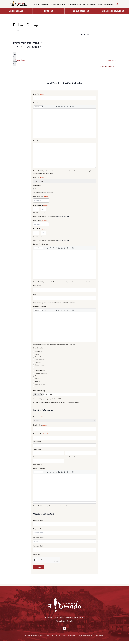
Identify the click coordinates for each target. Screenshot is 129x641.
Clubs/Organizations (40, 360)
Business (37, 354)
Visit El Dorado (16, 11)
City (34, 457)
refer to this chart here (63, 216)
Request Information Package (34, 635)
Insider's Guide (109, 4)
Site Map (70, 621)
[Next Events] (17, 47)
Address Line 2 (37, 449)
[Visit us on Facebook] (64, 628)
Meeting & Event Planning (76, 4)
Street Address (37, 441)
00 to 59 (43, 213)
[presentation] (38, 107)
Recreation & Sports (40, 384)
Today (22, 47)
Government (38, 376)
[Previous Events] (14, 47)
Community (38, 362)
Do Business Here (81, 11)
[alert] (14, 59)
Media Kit (50, 635)
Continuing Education (40, 365)
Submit (38, 567)
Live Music (37, 381)
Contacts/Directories (94, 4)
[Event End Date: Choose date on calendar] (51, 224)
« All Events (16, 30)
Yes (35, 189)
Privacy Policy (60, 621)
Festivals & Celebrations (41, 373)
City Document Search (85, 635)
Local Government (59, 4)
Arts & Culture (38, 351)
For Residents (45, 4)
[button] (38, 106)
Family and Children (40, 370)
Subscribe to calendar (106, 66)
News (58, 635)
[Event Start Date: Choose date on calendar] (51, 200)
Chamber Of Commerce (41, 357)
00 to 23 (35, 213)
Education (37, 368)
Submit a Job (100, 635)
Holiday (37, 379)
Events (36, 4)
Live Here (48, 11)
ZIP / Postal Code (37, 464)
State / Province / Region (71, 457)
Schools (37, 387)
